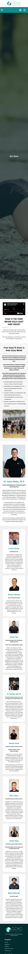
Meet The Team (9, 948)
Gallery (7, 946)
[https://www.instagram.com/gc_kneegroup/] (24, 10)
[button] (2, 10)
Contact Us (8, 950)
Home (6, 942)
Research (7, 944)
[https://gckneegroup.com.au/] (14, 3)
